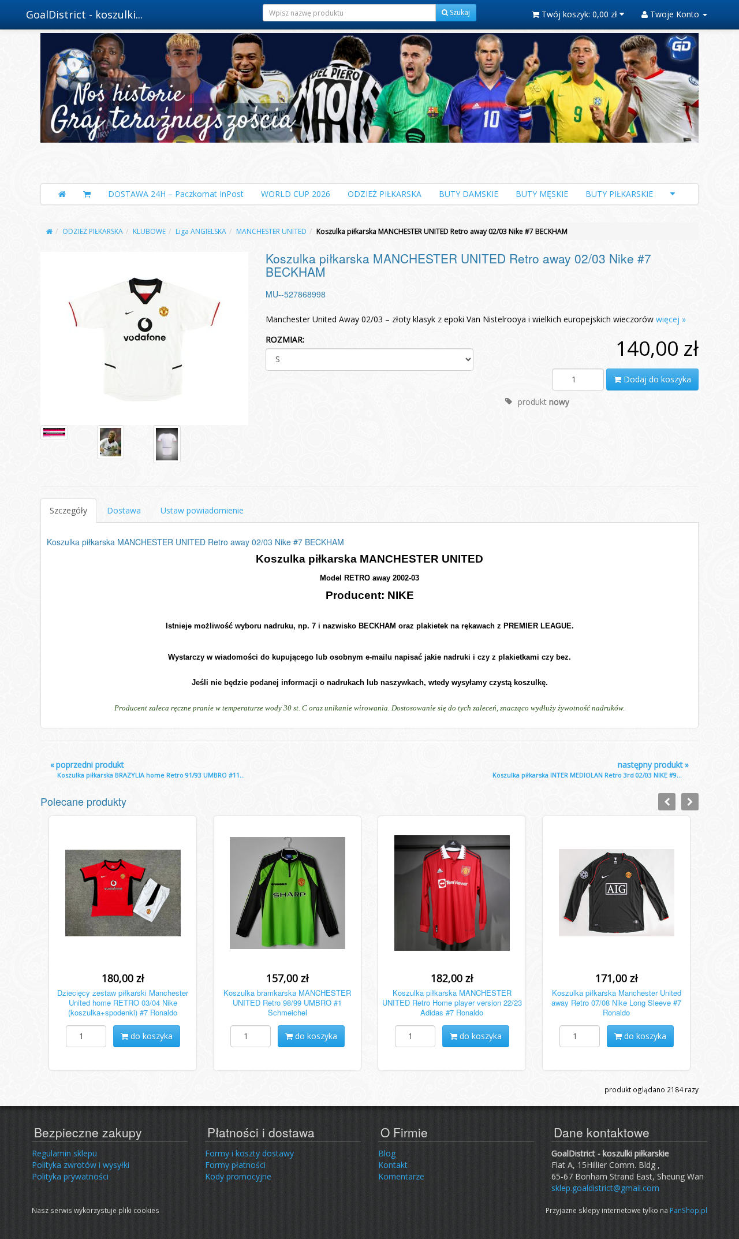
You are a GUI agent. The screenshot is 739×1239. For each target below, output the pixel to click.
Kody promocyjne (238, 1176)
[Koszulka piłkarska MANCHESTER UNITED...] (144, 338)
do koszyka (150, 1035)
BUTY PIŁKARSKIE (619, 193)
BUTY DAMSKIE (468, 193)
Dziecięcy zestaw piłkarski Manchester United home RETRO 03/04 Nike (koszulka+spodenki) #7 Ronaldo (122, 1002)
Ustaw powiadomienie (202, 510)
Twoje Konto (674, 14)
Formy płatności (235, 1164)
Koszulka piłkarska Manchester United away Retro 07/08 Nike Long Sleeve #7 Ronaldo (616, 1002)
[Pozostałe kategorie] (673, 194)
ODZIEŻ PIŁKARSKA (384, 193)
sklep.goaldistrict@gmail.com (605, 1187)
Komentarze (401, 1176)
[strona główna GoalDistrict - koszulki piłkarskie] (369, 105)
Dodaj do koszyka (656, 379)
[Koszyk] (86, 194)
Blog (386, 1153)
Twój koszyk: (578, 14)
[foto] (54, 432)
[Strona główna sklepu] (62, 194)
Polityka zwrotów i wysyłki (80, 1164)
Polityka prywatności (70, 1176)
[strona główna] (49, 231)
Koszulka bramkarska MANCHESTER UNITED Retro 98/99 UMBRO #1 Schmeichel (287, 1002)
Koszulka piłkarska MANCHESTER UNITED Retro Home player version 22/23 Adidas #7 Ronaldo (452, 1002)
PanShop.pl (688, 1210)
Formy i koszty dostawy (249, 1153)
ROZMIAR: (285, 339)
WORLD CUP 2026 (295, 193)
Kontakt (393, 1164)
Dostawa (124, 510)
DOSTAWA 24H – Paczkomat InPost (176, 193)
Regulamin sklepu (64, 1153)
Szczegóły (68, 510)
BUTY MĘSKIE (542, 193)
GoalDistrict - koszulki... (84, 14)
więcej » (671, 319)
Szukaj (459, 12)
